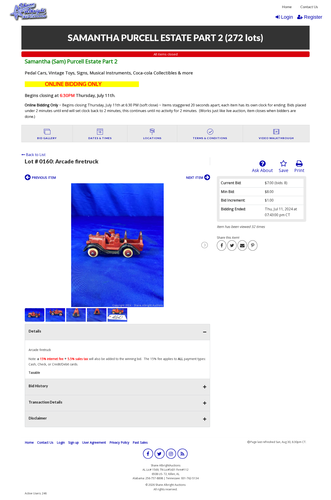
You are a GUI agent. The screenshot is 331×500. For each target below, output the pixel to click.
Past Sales (140, 442)
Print (299, 170)
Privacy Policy (119, 442)
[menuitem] (287, 6)
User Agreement (94, 442)
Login (287, 17)
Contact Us (309, 7)
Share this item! (228, 237)
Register (313, 17)
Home (287, 7)
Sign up (73, 442)
